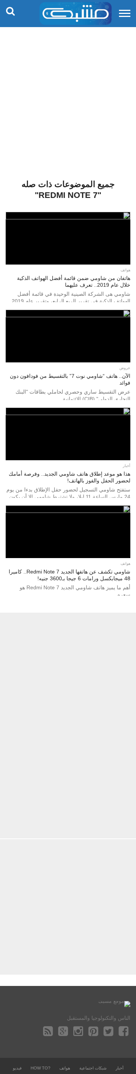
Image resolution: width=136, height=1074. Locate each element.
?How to (40, 1068)
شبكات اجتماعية (93, 1068)
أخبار (120, 1068)
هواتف (64, 1068)
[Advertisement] (68, 98)
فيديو (17, 1068)
